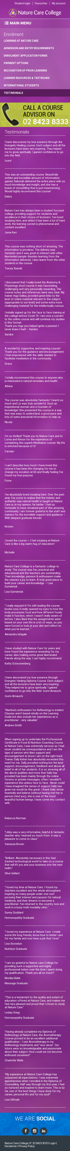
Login (52, 1143)
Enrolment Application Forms (25, 55)
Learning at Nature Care (21, 40)
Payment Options (16, 63)
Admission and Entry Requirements (29, 48)
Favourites (41, 3)
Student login (22, 3)
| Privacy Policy (26, 1146)
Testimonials (13, 92)
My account (59, 3)
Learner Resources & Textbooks (27, 77)
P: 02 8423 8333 (39, 1143)
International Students (21, 85)
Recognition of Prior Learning (25, 70)
